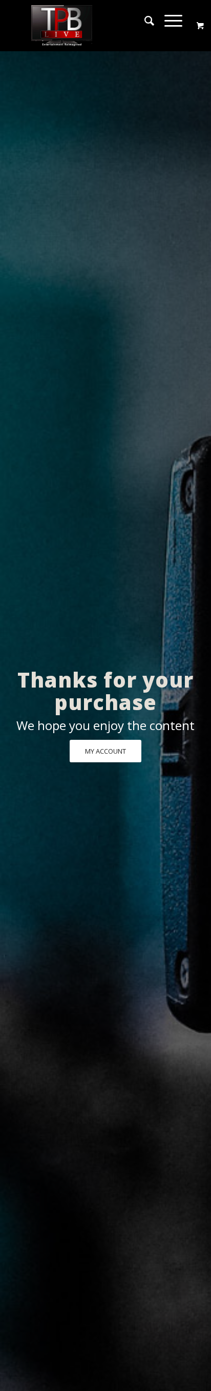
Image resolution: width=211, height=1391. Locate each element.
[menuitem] (144, 20)
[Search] (144, 20)
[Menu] (168, 20)
